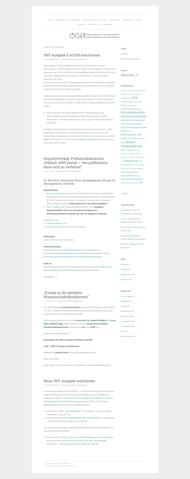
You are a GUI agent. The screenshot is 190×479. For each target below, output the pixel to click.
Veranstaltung (125, 168)
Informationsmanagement (133, 120)
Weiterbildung (138, 168)
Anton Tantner (50, 239)
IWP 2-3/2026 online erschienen (133, 227)
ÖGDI (140, 182)
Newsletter (127, 20)
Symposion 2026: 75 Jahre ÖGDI (67, 20)
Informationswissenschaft (134, 127)
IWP (124, 131)
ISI (121, 131)
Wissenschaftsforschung (130, 176)
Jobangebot (125, 301)
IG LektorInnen (132, 105)
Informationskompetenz (135, 116)
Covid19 (138, 94)
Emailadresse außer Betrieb (87, 139)
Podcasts (104, 20)
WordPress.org (126, 279)
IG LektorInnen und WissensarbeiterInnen (63, 250)
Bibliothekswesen (128, 90)
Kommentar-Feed (128, 274)
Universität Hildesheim (138, 165)
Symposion (131, 160)
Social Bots (132, 157)
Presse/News (126, 316)
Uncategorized (126, 321)
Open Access (126, 150)
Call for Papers (126, 296)
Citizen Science (130, 94)
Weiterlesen (50, 277)
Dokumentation (127, 102)
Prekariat (137, 153)
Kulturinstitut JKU (131, 134)
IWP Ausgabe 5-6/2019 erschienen (72, 55)
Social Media (140, 157)
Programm (64, 333)
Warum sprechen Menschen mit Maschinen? (81, 417)
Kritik (129, 131)
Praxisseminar (125, 153)
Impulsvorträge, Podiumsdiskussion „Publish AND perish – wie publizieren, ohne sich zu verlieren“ (76, 162)
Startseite (124, 54)
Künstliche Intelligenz (130, 138)
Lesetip (123, 306)
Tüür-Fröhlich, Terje (56, 207)
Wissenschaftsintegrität (131, 179)
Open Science (135, 150)
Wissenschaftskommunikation (129, 183)
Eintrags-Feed (126, 269)
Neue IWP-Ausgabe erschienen (69, 380)
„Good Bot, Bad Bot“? (74, 411)
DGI (135, 98)
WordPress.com (70, 466)
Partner (138, 20)
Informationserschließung (131, 109)
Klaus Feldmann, (54, 226)
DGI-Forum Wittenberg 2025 (131, 244)
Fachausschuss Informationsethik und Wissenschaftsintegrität (73, 256)
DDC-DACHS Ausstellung (130, 59)
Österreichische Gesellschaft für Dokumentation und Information (73, 253)
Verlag (123, 331)
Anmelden (125, 264)
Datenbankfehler (126, 98)
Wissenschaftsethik (129, 172)
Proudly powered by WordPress (57, 463)
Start (50, 20)
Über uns (81, 24)
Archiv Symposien (90, 20)
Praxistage (132, 153)
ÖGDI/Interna (126, 311)
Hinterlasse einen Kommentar (74, 59)
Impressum (107, 24)
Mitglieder (115, 20)
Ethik (134, 102)
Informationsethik (133, 112)
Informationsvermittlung (131, 124)
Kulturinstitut (94, 24)
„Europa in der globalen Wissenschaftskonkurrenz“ (66, 294)
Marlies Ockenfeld (55, 193)
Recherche (124, 157)
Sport (122, 161)
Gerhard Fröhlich (54, 223)
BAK (122, 90)
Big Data (136, 90)
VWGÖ (131, 168)
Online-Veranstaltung (131, 144)
